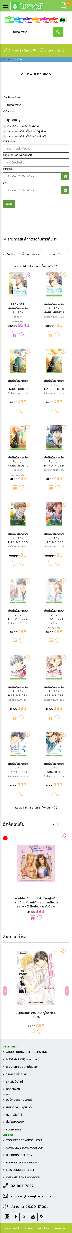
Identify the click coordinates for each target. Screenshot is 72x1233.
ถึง (4, 183)
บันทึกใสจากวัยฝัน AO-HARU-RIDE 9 (54, 461)
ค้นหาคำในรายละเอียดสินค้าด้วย (23, 126)
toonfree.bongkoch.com (24, 1140)
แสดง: (52, 254)
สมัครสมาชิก (28, 50)
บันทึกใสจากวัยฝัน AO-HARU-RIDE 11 (54, 384)
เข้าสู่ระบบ (13, 50)
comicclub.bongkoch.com (24, 1148)
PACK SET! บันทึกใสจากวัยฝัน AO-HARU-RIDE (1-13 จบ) (18, 312)
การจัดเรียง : (9, 254)
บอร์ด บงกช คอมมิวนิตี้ (19, 1100)
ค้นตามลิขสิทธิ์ (14, 1115)
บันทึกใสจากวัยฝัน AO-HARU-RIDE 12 (18, 384)
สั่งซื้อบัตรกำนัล (15, 1122)
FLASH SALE (13, 1129)
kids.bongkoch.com (20, 1170)
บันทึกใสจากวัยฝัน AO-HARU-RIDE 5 (54, 614)
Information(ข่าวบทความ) (22, 1059)
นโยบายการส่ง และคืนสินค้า (22, 1067)
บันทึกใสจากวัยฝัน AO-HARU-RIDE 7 (54, 538)
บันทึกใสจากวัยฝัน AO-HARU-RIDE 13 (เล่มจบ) (54, 310)
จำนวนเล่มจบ (9, 141)
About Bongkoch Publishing (26, 1052)
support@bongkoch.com (31, 1196)
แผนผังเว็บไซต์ (14, 1082)
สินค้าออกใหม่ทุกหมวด (19, 1107)
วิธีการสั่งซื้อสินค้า (16, 1074)
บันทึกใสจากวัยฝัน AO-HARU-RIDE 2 (18, 767)
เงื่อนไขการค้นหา (11, 97)
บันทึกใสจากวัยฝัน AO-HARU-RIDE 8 (18, 538)
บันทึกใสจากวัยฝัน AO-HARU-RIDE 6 (18, 614)
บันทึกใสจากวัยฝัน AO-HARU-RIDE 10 (18, 461)
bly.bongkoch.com (19, 1155)
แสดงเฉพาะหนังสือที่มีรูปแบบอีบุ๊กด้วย (26, 131)
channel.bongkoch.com (23, 1177)
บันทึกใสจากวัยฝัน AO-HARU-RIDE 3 (54, 691)
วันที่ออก (7, 169)
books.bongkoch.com (21, 1162)
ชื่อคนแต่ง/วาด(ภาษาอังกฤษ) (18, 155)
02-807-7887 (22, 1185)
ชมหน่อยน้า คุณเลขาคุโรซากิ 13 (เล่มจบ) (36, 1014)
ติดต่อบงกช (13, 1089)
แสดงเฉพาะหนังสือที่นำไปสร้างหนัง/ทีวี (26, 136)
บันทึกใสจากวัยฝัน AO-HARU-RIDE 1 (54, 767)
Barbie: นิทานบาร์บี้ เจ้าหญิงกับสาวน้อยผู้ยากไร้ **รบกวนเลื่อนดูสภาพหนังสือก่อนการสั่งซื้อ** (36, 902)
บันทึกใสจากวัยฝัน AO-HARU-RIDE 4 (18, 691)
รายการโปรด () (54, 50)
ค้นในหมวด (8, 111)
